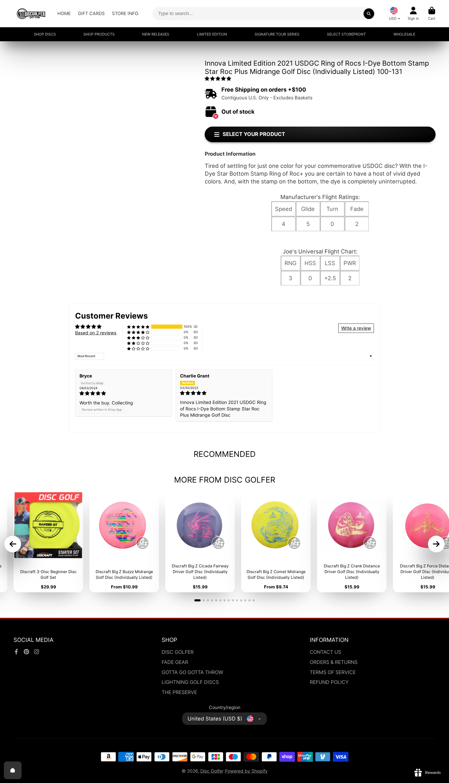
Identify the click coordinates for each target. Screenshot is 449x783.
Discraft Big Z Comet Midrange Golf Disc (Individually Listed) (276, 541)
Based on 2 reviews (95, 332)
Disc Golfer (211, 771)
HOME (64, 13)
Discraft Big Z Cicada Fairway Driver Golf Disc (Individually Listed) (200, 541)
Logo (31, 13)
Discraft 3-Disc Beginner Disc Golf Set (48, 541)
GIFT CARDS (91, 13)
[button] (218, 78)
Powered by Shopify (246, 771)
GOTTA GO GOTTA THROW (192, 672)
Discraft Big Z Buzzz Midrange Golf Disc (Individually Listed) (124, 541)
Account (413, 14)
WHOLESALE (404, 34)
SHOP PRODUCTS (99, 34)
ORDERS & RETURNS (334, 662)
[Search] (369, 13)
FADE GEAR (175, 662)
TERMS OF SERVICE (333, 672)
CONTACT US (325, 652)
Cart (431, 14)
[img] (123, 393)
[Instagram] (36, 652)
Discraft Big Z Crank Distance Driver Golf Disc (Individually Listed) (352, 541)
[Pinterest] (26, 652)
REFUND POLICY (329, 682)
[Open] (13, 770)
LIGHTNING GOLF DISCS (190, 682)
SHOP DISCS (45, 34)
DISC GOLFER (178, 652)
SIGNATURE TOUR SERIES (277, 34)
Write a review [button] (356, 328)
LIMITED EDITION (212, 34)
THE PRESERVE (179, 692)
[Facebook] (16, 652)
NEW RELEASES (155, 34)
